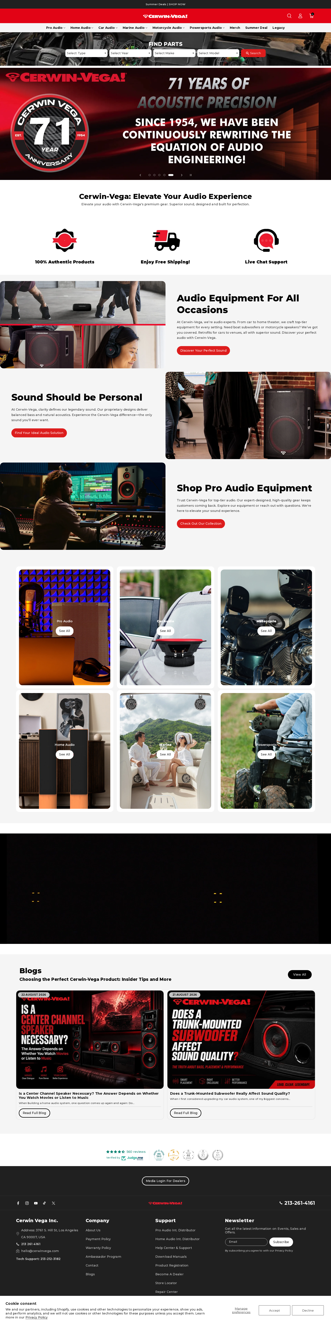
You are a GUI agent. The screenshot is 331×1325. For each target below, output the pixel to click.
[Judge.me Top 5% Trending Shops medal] (217, 1155)
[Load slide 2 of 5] (157, 175)
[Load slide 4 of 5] (167, 175)
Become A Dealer (169, 1274)
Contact (92, 1265)
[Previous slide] (140, 175)
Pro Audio (54, 28)
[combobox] (86, 53)
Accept (274, 1310)
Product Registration (172, 1265)
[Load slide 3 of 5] (162, 175)
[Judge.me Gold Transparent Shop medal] (173, 1155)
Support (165, 1220)
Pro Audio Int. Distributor (175, 1230)
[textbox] (86, 53)
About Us (93, 1230)
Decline (308, 1310)
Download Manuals (171, 1256)
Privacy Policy (37, 1317)
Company (97, 1220)
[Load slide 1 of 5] (151, 175)
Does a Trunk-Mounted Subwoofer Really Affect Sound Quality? (230, 1093)
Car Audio (106, 28)
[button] (289, 16)
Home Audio (81, 28)
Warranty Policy (98, 1248)
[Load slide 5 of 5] (172, 175)
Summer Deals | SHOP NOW (165, 4)
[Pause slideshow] (190, 175)
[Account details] (300, 16)
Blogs (90, 1274)
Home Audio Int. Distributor (177, 1239)
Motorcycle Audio (167, 28)
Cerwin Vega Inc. (37, 1220)
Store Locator (166, 1283)
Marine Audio (134, 28)
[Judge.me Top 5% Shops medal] (203, 1155)
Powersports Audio (206, 28)
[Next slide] (181, 175)
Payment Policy (98, 1239)
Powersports (266, 745)
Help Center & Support (173, 1248)
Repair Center (166, 1292)
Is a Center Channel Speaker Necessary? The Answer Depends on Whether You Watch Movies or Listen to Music (89, 1095)
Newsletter (239, 1220)
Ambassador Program (103, 1256)
